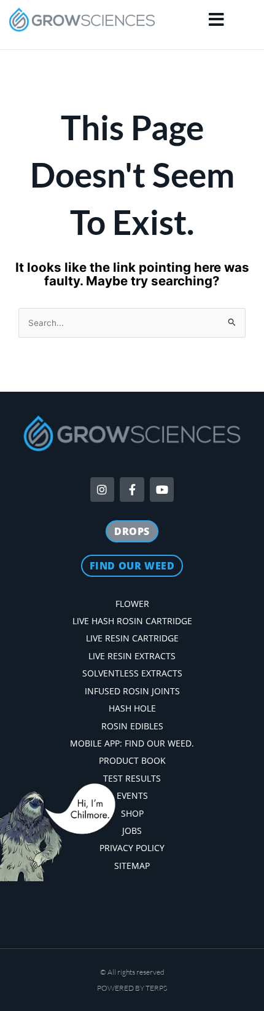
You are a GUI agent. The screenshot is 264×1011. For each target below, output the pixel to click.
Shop (132, 813)
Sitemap (132, 865)
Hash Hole (132, 708)
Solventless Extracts (132, 673)
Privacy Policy (132, 848)
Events (132, 795)
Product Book (132, 760)
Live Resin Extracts (132, 656)
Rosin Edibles (132, 726)
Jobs (132, 830)
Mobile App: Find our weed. (132, 743)
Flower (132, 603)
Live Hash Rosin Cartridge (132, 621)
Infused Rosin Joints (132, 691)
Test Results (132, 778)
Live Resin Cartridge (132, 638)
